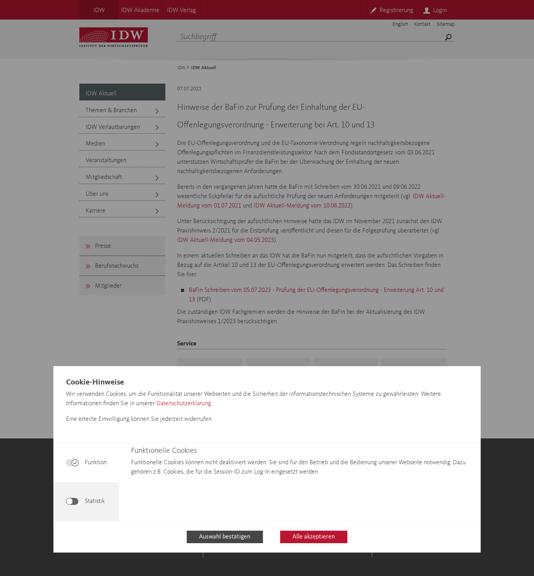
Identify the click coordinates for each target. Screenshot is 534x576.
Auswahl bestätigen (224, 537)
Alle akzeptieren (313, 537)
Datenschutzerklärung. (184, 404)
